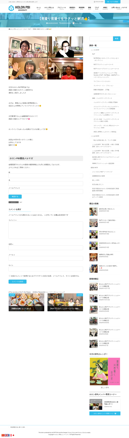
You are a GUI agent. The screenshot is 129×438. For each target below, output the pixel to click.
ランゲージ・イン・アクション (103, 85)
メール (12, 254)
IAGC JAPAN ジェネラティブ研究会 (105, 132)
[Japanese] (13, 435)
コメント (12, 220)
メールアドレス (14, 188)
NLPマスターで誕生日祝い (107, 220)
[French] (10, 435)
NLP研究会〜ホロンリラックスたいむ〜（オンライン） (106, 59)
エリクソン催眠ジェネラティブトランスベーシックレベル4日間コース (106, 114)
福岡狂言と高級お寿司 (106, 254)
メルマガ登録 (113, 2)
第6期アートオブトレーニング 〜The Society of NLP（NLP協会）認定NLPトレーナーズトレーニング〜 (107, 75)
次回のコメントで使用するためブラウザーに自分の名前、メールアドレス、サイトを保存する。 (45, 276)
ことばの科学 (95, 136)
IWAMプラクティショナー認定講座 (103, 163)
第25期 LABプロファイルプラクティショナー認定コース (105, 158)
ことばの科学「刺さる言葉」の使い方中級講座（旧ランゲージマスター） (105, 152)
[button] (104, 413)
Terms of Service (82, 432)
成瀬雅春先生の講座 (98, 176)
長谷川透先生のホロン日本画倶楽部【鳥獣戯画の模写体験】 (105, 190)
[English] (6, 435)
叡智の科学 (94, 168)
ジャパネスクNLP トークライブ (102, 172)
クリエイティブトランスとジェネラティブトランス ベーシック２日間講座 (106, 107)
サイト (11, 265)
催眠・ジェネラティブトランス (102, 98)
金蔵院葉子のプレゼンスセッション (105, 94)
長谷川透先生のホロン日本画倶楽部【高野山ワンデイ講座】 (105, 196)
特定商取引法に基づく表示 (17, 427)
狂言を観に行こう (98, 184)
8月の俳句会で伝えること (107, 232)
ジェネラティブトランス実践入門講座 (106, 102)
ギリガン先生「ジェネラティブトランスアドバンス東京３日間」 (106, 120)
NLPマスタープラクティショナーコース (106, 69)
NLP (21, 202)
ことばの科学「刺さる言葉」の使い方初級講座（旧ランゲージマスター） (105, 145)
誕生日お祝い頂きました (107, 209)
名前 (11, 244)
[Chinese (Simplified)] (3, 435)
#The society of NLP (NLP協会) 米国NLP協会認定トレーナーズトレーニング (37, 292)
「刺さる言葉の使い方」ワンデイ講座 (104, 140)
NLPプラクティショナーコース (103, 64)
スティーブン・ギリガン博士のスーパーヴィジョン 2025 (106, 126)
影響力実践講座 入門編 (101, 90)
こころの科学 (95, 50)
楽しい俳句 (95, 180)
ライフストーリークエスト (102, 81)
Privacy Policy (71, 432)
